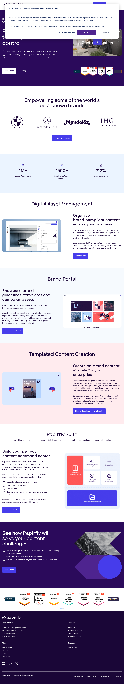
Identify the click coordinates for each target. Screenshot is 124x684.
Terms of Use (78, 676)
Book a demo (9, 71)
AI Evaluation (117, 676)
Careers (5, 651)
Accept (86, 32)
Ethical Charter (104, 676)
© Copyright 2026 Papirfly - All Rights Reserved (17, 675)
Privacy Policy (91, 676)
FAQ (69, 651)
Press (4, 654)
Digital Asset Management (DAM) (14, 628)
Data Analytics (73, 633)
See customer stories (62, 138)
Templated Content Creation (12, 630)
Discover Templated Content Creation (89, 411)
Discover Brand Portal (12, 331)
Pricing (23, 71)
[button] (61, 608)
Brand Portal (72, 628)
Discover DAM (80, 256)
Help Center (72, 648)
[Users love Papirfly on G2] (101, 71)
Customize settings (67, 32)
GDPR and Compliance (76, 630)
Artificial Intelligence (75, 636)
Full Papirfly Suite (8, 633)
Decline (106, 32)
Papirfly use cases (8, 636)
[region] (62, 599)
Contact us (6, 656)
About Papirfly (7, 648)
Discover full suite (11, 510)
